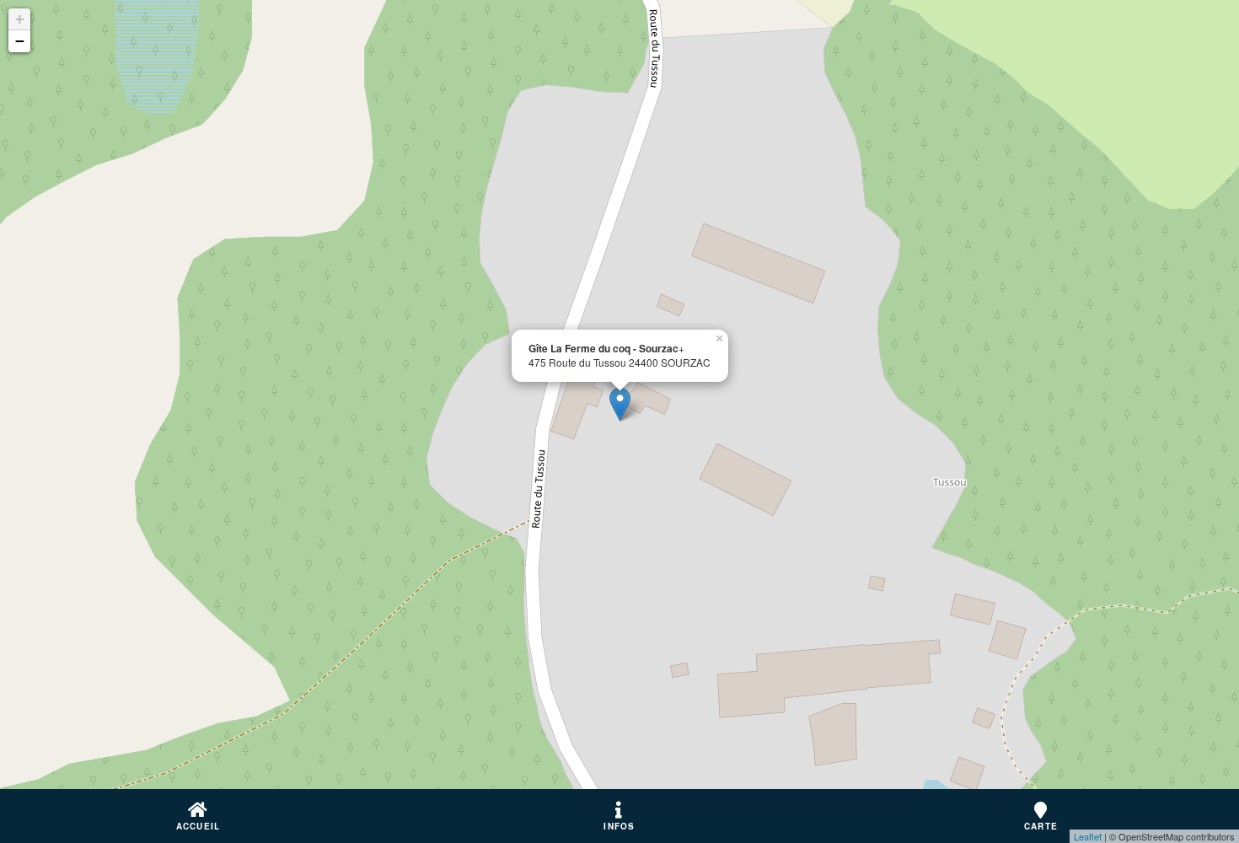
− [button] (19, 41)
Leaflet (1088, 836)
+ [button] (19, 19)
